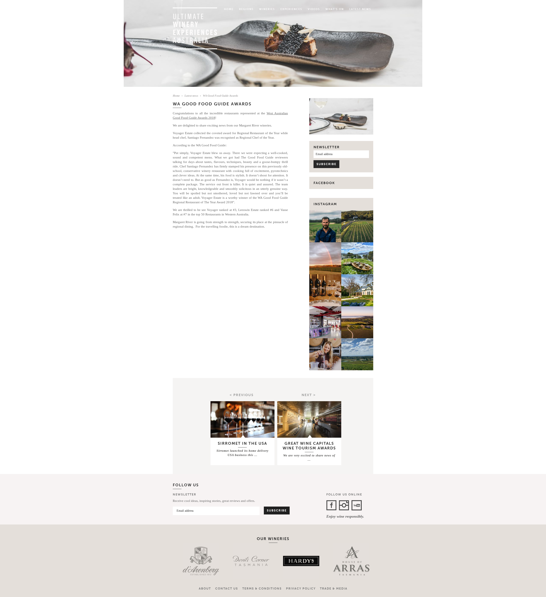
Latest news (191, 95)
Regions (246, 9)
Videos (314, 9)
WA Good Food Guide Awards (220, 95)
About (205, 588)
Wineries (267, 9)
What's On (334, 9)
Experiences (291, 9)
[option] (191, 561)
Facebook (331, 505)
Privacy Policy (301, 588)
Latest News (360, 9)
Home (229, 9)
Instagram (325, 204)
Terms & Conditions (262, 588)
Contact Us (226, 588)
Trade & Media (333, 588)
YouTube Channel (356, 505)
